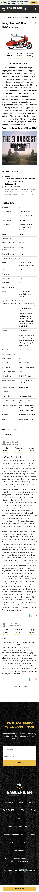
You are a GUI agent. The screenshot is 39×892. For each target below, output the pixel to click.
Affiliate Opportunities (13, 835)
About (33, 810)
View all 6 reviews (19, 686)
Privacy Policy (29, 843)
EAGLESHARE (9, 810)
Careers (31, 835)
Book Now (19, 888)
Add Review (8, 435)
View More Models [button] (17, 63)
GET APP (34, 2)
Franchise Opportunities (19, 827)
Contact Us (19, 819)
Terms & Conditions (12, 843)
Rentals (31, 802)
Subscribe (19, 763)
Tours (20, 802)
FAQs (23, 810)
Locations (8, 802)
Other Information (19, 851)
